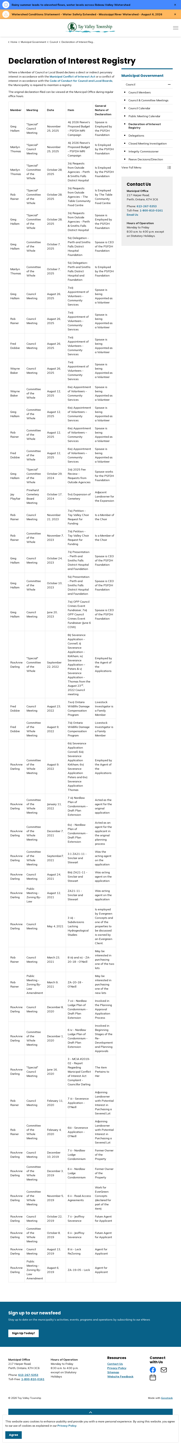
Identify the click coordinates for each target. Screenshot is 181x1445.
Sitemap (113, 1372)
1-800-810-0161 (151, 210)
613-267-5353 (147, 206)
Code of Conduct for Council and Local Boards (81, 80)
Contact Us (115, 1364)
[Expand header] (175, 28)
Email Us (132, 214)
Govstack (167, 1398)
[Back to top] (90, 1413)
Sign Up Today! (23, 1333)
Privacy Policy (67, 1425)
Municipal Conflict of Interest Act (72, 76)
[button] (143, 167)
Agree (13, 1435)
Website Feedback (120, 1376)
